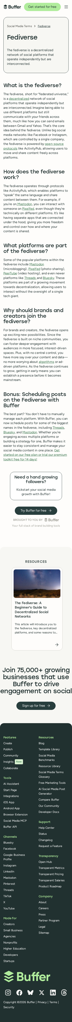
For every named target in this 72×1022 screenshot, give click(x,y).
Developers (10, 955)
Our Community (49, 806)
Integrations (11, 796)
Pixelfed (28, 209)
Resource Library (50, 766)
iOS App (8, 802)
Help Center (46, 828)
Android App (11, 808)
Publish (8, 749)
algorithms (46, 362)
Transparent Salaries (52, 880)
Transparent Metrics (51, 868)
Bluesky (48, 278)
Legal (42, 926)
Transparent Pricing (51, 874)
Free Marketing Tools (52, 783)
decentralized (19, 99)
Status (43, 834)
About (43, 902)
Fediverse (44, 26)
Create (7, 743)
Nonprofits (10, 942)
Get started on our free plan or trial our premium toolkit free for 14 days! (35, 454)
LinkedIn (8, 871)
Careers (44, 908)
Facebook (9, 848)
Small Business (13, 930)
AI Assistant (11, 784)
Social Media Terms (19, 26)
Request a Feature (50, 846)
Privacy (42, 1002)
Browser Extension (15, 814)
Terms (53, 1002)
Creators (9, 924)
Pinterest (9, 884)
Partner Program (49, 920)
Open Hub (45, 862)
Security (8, 1007)
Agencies (9, 936)
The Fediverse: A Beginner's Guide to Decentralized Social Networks (31, 610)
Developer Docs (49, 812)
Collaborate (10, 768)
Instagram (9, 865)
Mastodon (24, 204)
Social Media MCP (15, 820)
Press (42, 914)
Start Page (10, 790)
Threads (30, 278)
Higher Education (14, 948)
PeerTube (10, 273)
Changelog (45, 840)
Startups (8, 961)
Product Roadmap (50, 886)
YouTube (9, 908)
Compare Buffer (49, 799)
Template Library (49, 749)
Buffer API (10, 827)
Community (10, 755)
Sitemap (44, 932)
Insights (12, 761)
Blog (41, 743)
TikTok (7, 896)
